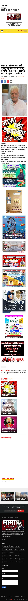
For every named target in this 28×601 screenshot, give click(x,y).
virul (22, 562)
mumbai (10, 556)
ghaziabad (22, 549)
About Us (8, 506)
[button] (2, 31)
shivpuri (3, 366)
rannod (5, 562)
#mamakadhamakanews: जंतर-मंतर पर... (7, 499)
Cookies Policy (20, 30)
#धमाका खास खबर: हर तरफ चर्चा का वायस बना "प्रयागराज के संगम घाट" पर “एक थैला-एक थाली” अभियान (13, 372)
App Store (15, 506)
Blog (13, 508)
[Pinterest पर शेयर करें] (8, 81)
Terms (8, 508)
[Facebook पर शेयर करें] (2, 81)
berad (17, 546)
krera (5, 556)
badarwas (6, 546)
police (16, 559)
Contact (18, 508)
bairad (11, 546)
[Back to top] (24, 597)
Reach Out (22, 506)
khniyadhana (11, 552)
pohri (11, 559)
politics (22, 559)
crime (10, 549)
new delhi (17, 556)
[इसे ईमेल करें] (11, 81)
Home (3, 506)
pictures (5, 559)
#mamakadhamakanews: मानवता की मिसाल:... (21, 499)
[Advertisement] (14, 47)
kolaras (18, 552)
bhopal (5, 549)
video (17, 562)
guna (5, 552)
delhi (16, 549)
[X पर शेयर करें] (5, 81)
